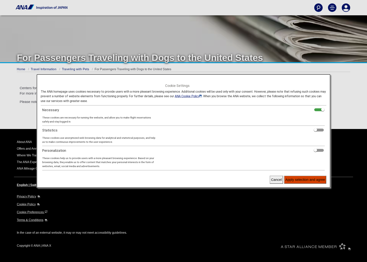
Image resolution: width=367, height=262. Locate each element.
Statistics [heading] (50, 130)
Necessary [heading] (50, 110)
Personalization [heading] (54, 151)
